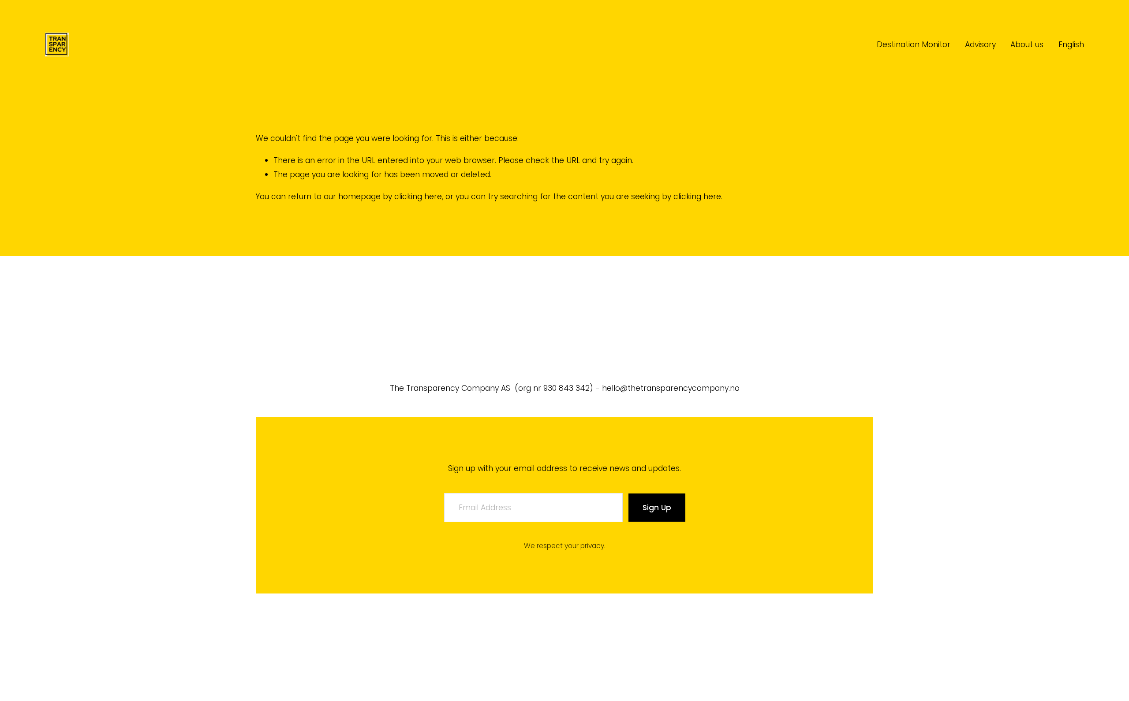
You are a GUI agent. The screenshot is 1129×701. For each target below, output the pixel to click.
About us (1026, 44)
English (1071, 44)
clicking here (418, 196)
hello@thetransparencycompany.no (671, 388)
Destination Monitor (913, 44)
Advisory (980, 44)
